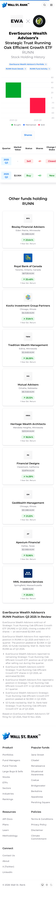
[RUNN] (39, 21)
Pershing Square (40, 802)
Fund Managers (11, 760)
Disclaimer (37, 830)
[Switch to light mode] (47, 885)
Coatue (35, 780)
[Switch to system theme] (42, 885)
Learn (5, 830)
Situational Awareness (37, 773)
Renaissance (38, 765)
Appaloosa (37, 796)
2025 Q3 (6, 161)
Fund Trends (9, 765)
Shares (28, 134)
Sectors (6, 788)
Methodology (10, 835)
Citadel (35, 760)
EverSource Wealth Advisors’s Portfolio (26, 64)
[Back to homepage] (15, 5)
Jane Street (37, 754)
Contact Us (8, 855)
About (5, 861)
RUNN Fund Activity (38, 69)
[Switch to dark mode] (51, 885)
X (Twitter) (8, 866)
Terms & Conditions (42, 819)
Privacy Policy (39, 824)
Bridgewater (38, 785)
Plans (5, 824)
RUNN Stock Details (14, 69)
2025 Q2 (6, 175)
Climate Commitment (39, 837)
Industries (8, 793)
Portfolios (7, 754)
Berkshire (36, 791)
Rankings (7, 799)
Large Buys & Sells (12, 771)
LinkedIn (7, 872)
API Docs (7, 819)
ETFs (5, 782)
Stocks (6, 777)
